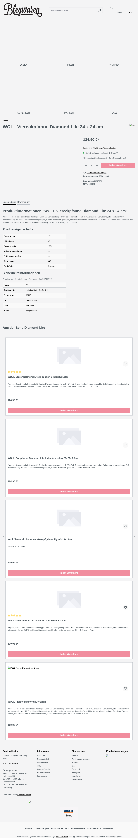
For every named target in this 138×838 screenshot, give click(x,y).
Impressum (42, 776)
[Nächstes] (135, 537)
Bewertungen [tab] (23, 202)
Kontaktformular (24, 794)
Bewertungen (77, 779)
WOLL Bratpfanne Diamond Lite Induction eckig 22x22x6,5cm (43, 458)
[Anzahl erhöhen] (97, 165)
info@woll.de (31, 310)
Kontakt (75, 756)
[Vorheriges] (3, 537)
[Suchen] (99, 10)
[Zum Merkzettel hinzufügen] (125, 364)
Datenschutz (42, 762)
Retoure (75, 762)
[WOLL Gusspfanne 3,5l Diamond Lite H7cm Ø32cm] (69, 598)
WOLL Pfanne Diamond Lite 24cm (27, 701)
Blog (73, 766)
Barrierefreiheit (43, 772)
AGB (39, 766)
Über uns (41, 756)
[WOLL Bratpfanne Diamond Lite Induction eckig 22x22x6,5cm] (69, 436)
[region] (40, 166)
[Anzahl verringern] (86, 165)
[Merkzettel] (111, 8)
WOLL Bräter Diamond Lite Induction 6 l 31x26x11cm (38, 377)
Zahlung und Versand (81, 759)
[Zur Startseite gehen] (23, 9)
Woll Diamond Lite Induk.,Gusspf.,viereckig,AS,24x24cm (40, 539)
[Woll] (132, 128)
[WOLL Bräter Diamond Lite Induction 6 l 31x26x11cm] (69, 355)
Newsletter (76, 776)
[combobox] (72, 10)
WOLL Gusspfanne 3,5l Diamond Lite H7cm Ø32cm (37, 620)
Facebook (76, 769)
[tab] (9, 202)
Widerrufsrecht (43, 769)
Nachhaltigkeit (43, 759)
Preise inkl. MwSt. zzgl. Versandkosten (99, 148)
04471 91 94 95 (10, 763)
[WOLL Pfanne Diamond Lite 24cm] (69, 680)
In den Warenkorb (118, 165)
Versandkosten (62, 836)
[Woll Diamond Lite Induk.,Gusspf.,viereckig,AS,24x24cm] (69, 517)
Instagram (76, 772)
